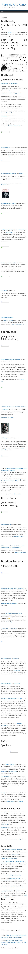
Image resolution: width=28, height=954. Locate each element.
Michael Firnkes (4, 590)
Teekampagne (16, 670)
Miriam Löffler (14, 628)
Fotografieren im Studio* (15, 878)
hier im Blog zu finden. (20, 479)
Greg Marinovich (13, 771)
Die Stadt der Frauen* (6, 263)
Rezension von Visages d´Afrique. (8, 156)
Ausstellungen (10, 801)
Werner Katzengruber (5, 700)
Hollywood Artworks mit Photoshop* (13, 849)
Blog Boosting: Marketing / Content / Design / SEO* (13, 588)
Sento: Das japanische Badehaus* (9, 173)
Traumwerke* (9, 890)
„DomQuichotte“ (15, 854)
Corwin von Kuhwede (8, 320)
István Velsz (5, 409)
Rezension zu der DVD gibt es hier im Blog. (13, 887)
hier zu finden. (17, 494)
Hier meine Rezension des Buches (9, 603)
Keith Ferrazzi (17, 683)
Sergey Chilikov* (17, 93)
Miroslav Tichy (16, 263)
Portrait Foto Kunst (14, 4)
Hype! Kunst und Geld (6, 524)
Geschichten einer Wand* (7, 317)
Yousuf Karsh (9, 232)
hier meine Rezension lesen (7, 112)
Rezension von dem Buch (14, 125)
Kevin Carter (4, 771)
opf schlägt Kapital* (6, 658)
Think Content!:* (5, 628)
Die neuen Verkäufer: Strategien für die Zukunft (12, 698)
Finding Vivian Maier (5, 812)
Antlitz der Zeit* (5, 83)
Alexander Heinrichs (5, 880)
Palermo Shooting (5, 776)
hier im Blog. (9, 621)
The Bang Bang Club (9, 764)
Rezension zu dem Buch (20, 552)
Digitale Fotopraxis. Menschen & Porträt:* (11, 359)
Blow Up (3, 793)
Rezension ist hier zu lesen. (7, 417)
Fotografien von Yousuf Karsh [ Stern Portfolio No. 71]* (14, 229)
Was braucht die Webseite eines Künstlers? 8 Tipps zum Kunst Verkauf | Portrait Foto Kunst (13, 942)
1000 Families (4, 290)
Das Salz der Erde (5, 827)
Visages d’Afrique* (5, 147)
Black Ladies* (4, 116)
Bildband (21, 801)
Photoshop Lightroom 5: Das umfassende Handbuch (13, 406)
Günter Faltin (16, 658)
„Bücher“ (10, 32)
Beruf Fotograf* (4, 438)
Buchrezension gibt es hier (18, 324)
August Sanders (14, 83)
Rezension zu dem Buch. (18, 536)
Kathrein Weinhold (16, 547)
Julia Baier (21, 173)
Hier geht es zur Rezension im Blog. (9, 858)
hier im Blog (7, 89)
